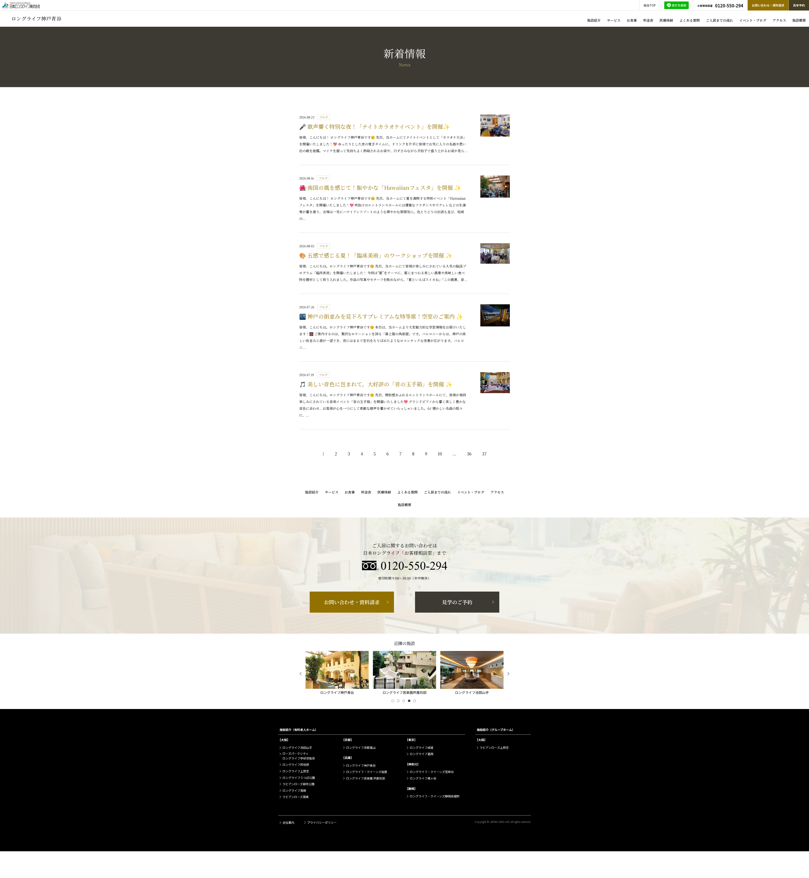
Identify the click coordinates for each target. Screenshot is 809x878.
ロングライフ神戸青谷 (361, 765)
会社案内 (288, 822)
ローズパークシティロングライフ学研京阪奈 (299, 755)
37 (484, 454)
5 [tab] (415, 702)
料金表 (648, 20)
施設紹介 (594, 20)
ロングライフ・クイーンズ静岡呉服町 (435, 796)
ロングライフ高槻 (294, 790)
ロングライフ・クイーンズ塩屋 (366, 772)
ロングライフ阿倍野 (296, 764)
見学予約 (799, 5)
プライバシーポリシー (322, 822)
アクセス (779, 20)
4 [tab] (410, 702)
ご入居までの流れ (719, 20)
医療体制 (666, 20)
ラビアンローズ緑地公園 (299, 784)
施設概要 (799, 20)
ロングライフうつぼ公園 (299, 778)
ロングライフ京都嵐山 (361, 747)
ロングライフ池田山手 (297, 747)
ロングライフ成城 (421, 747)
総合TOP (650, 5)
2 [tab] (399, 702)
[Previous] (301, 674)
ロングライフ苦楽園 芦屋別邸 (365, 778)
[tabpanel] (337, 673)
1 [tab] (393, 702)
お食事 (632, 20)
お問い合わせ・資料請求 (768, 5)
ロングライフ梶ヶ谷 (423, 778)
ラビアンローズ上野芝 (494, 747)
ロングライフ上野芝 (296, 771)
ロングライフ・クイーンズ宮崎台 (432, 772)
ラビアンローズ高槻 (296, 797)
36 (469, 454)
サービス (613, 20)
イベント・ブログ (752, 20)
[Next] (508, 674)
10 (440, 454)
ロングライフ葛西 (421, 754)
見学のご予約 (457, 602)
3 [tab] (404, 702)
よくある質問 (689, 20)
